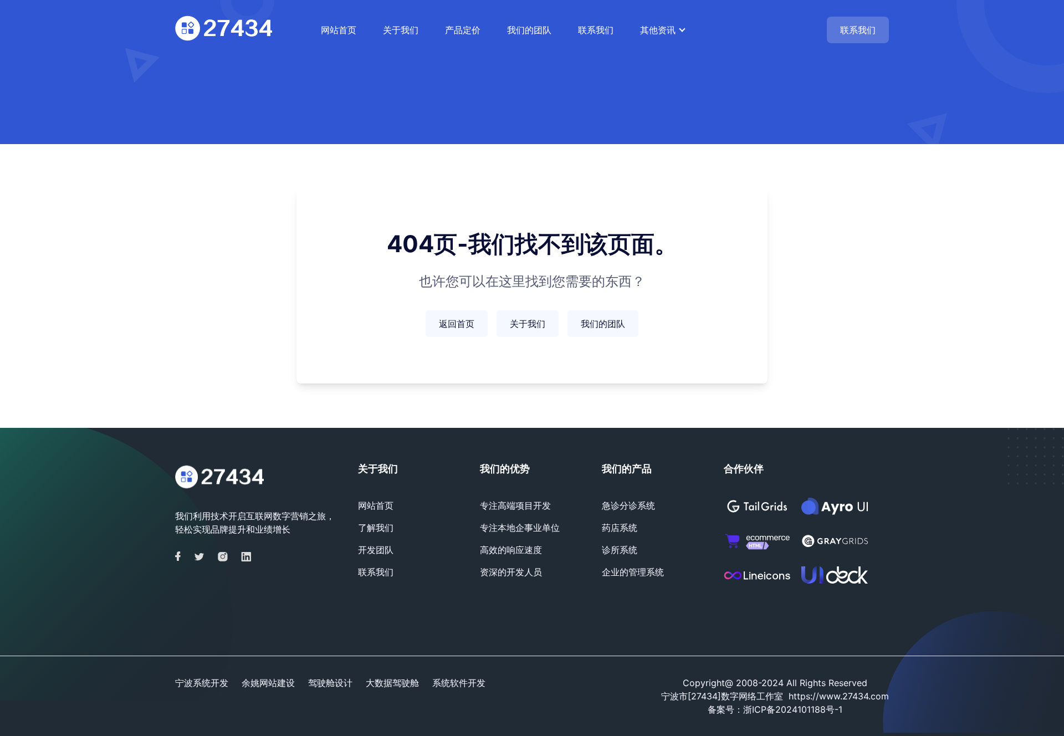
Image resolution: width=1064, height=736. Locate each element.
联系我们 (595, 29)
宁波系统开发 (201, 682)
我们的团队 (529, 29)
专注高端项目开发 (515, 505)
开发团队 (375, 549)
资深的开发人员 (511, 571)
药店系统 (619, 527)
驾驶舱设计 (330, 682)
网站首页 (338, 29)
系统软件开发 (458, 682)
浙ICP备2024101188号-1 (792, 709)
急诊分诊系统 (628, 505)
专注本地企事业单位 (520, 527)
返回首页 (456, 323)
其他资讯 (658, 29)
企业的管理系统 (633, 571)
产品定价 (462, 29)
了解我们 (375, 527)
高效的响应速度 (511, 549)
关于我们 (400, 29)
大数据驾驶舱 (392, 682)
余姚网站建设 (268, 682)
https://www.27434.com (839, 696)
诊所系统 (619, 549)
